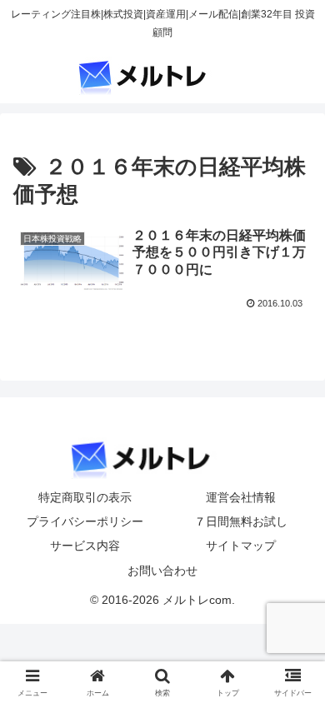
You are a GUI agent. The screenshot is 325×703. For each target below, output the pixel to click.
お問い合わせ (163, 570)
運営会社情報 (241, 497)
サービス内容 (85, 545)
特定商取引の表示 (85, 497)
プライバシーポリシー (85, 521)
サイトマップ (241, 545)
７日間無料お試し (241, 521)
